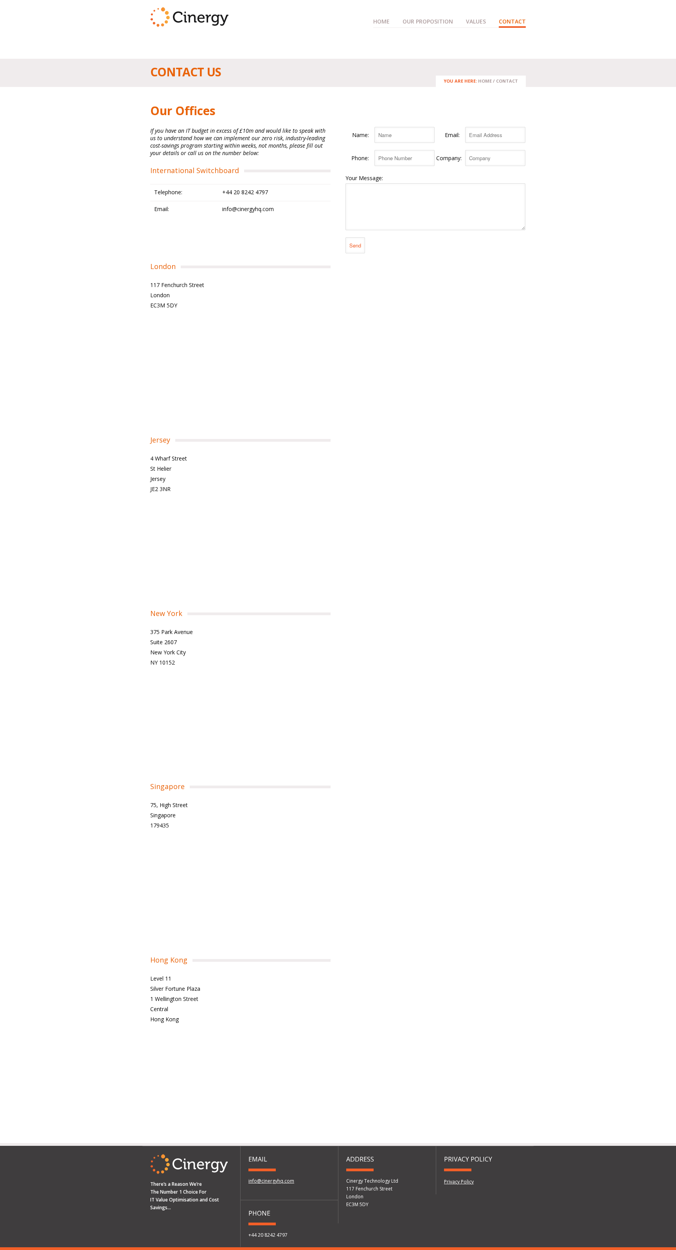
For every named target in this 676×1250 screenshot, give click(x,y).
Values (476, 21)
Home (381, 21)
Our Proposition (428, 21)
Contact (512, 21)
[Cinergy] (189, 23)
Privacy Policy (459, 1181)
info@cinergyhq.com (248, 209)
